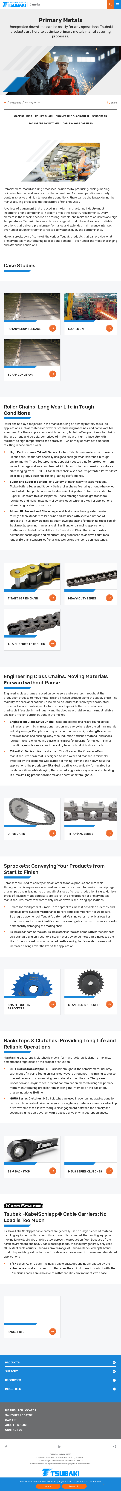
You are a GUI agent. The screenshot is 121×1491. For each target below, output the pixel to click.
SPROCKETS (99, 116)
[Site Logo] (14, 4)
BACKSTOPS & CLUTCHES (44, 123)
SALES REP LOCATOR (19, 1415)
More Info (74, 1486)
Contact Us (14, 1429)
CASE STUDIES (23, 116)
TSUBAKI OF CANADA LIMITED (60, 1454)
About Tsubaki (16, 1425)
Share (114, 102)
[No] (103, 1484)
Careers (11, 1420)
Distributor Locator (20, 1410)
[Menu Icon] (117, 4)
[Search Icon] (110, 4)
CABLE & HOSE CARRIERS (78, 123)
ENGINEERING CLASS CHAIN (72, 116)
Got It (48, 1486)
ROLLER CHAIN (44, 116)
